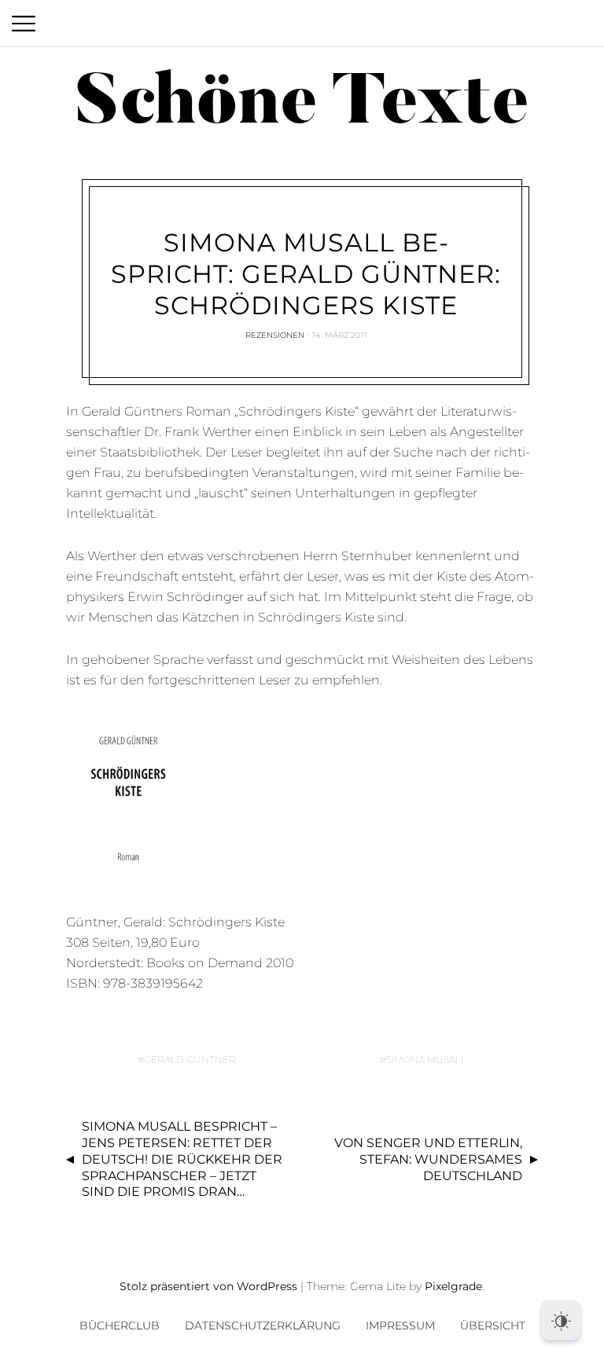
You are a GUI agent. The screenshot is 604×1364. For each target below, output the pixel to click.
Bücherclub (119, 1325)
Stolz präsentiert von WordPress (208, 1286)
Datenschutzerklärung (263, 1325)
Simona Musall (426, 1059)
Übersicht (492, 1325)
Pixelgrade (453, 1286)
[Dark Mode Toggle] (560, 1320)
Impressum (400, 1325)
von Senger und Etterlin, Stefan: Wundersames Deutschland (428, 1159)
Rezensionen (274, 335)
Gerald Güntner (190, 1059)
